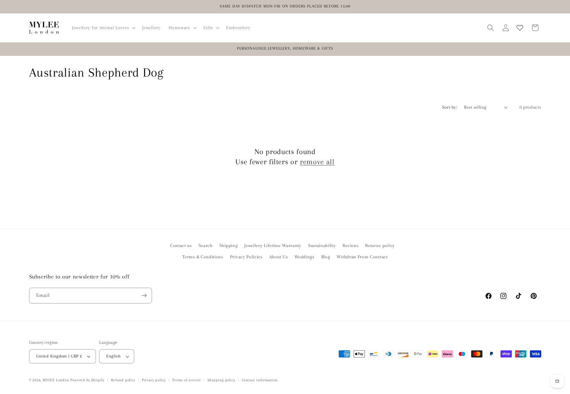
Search (206, 245)
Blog (325, 256)
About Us (278, 256)
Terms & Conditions (202, 256)
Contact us (181, 245)
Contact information (260, 380)
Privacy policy (154, 380)
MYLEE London (56, 380)
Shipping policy (221, 380)
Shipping (228, 245)
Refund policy (123, 380)
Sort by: (449, 107)
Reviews (350, 245)
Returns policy (380, 245)
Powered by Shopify (87, 380)
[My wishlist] (519, 27)
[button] (103, 27)
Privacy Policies (246, 256)
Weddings (304, 256)
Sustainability (322, 245)
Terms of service (186, 380)
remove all (317, 161)
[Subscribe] (144, 296)
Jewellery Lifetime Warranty (272, 245)
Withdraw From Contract (362, 256)
